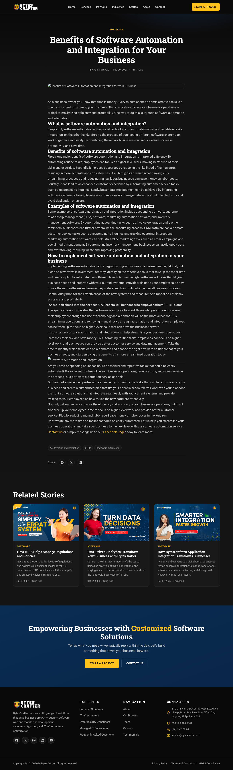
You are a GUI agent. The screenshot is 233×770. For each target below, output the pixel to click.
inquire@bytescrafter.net (186, 735)
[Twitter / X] (25, 740)
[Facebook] (16, 740)
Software (116, 29)
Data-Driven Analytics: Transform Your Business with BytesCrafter (112, 554)
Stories (133, 7)
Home (72, 7)
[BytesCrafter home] (26, 7)
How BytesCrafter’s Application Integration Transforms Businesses (184, 554)
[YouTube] (51, 740)
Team (126, 722)
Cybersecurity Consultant (95, 722)
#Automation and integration (64, 448)
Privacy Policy (159, 763)
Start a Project (206, 7)
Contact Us (134, 663)
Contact (160, 7)
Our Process (130, 715)
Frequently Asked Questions (97, 734)
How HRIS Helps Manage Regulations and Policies (45, 554)
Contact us (55, 432)
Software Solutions (91, 709)
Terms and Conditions (183, 763)
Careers (128, 728)
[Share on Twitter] (71, 462)
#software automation (107, 448)
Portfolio (101, 7)
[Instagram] (33, 740)
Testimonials (131, 734)
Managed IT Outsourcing (94, 728)
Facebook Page (114, 432)
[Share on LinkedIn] (80, 462)
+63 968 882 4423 (182, 722)
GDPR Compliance (209, 763)
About (146, 7)
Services (86, 7)
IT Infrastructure (89, 715)
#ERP (88, 448)
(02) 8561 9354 (180, 729)
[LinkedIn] (42, 740)
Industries (118, 7)
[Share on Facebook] (62, 462)
